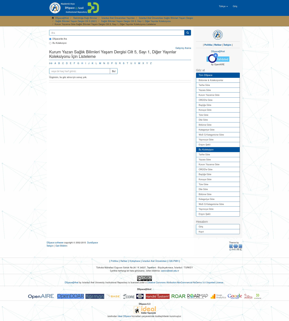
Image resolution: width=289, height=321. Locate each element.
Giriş (201, 226)
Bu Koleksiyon (60, 42)
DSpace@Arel (62, 17)
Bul (113, 71)
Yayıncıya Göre (206, 139)
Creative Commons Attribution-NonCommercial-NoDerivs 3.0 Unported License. (185, 282)
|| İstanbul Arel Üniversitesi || (154, 260)
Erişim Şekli (204, 144)
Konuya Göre (205, 109)
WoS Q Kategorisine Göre (211, 134)
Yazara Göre (205, 90)
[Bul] (187, 33)
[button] (223, 6)
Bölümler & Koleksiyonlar (211, 80)
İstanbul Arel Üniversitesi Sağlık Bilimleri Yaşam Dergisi (166, 17)
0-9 (50, 63)
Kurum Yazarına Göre (209, 94)
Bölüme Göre (205, 124)
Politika (208, 44)
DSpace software (55, 242)
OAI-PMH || (174, 260)
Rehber (218, 44)
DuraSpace (92, 242)
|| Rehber (122, 260)
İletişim (227, 44)
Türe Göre (203, 114)
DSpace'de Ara (60, 38)
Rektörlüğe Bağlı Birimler (85, 17)
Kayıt (201, 231)
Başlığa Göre (205, 104)
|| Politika (113, 260)
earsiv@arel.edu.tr (170, 270)
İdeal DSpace (124, 316)
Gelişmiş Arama (183, 47)
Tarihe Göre (204, 85)
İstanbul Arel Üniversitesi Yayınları (118, 17)
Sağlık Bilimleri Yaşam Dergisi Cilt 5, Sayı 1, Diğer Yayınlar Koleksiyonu (136, 21)
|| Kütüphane (133, 260)
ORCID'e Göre (205, 99)
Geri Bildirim (61, 245)
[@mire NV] (235, 247)
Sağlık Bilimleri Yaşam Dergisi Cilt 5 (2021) (76, 21)
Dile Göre (203, 119)
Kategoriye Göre (206, 129)
